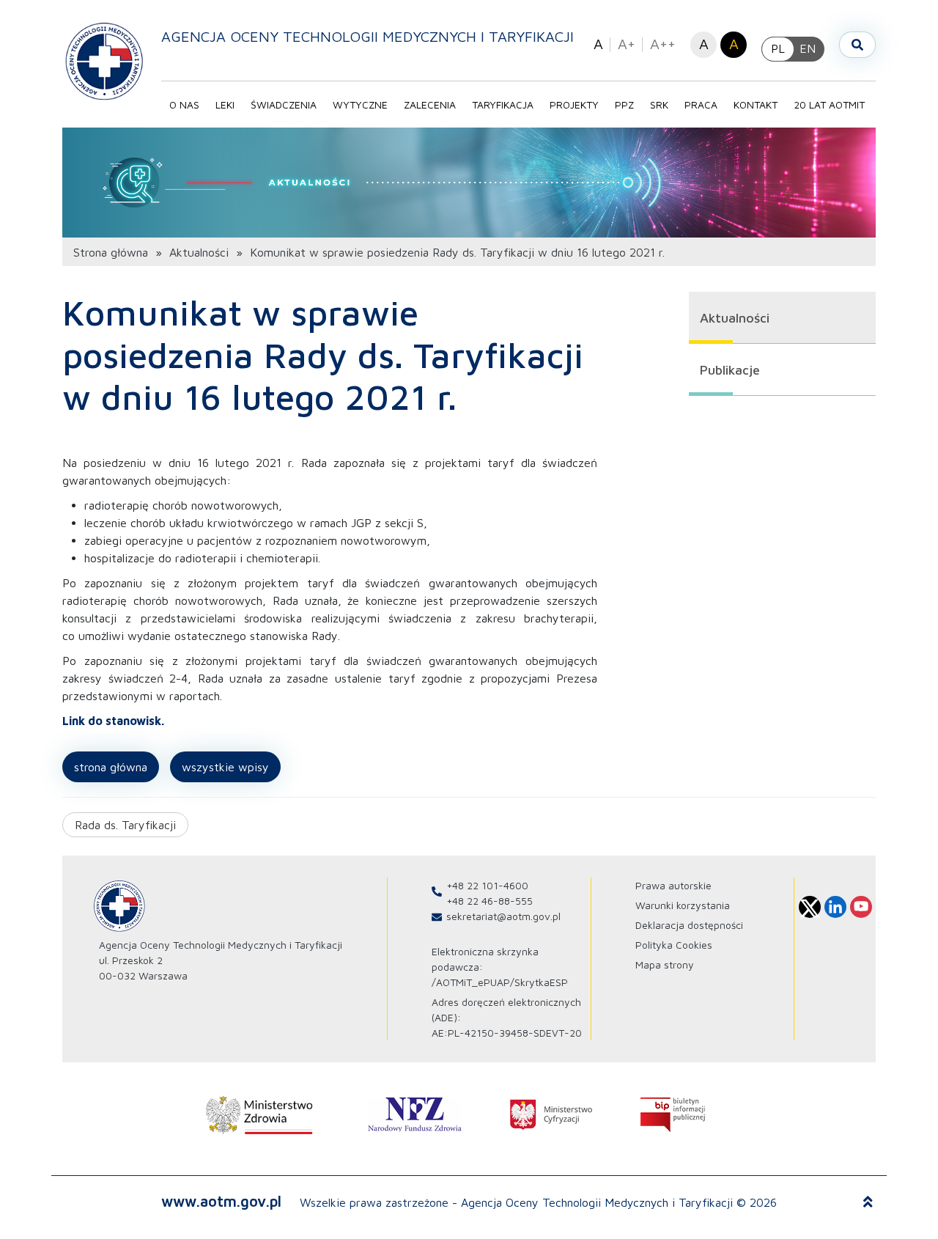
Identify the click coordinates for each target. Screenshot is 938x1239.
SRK (659, 104)
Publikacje (730, 370)
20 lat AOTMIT (829, 104)
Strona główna (110, 252)
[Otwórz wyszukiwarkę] (857, 45)
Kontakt (756, 104)
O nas (184, 104)
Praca (700, 104)
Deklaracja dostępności (689, 925)
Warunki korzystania (682, 905)
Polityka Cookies (673, 944)
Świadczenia (284, 104)
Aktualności (199, 252)
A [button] (598, 43)
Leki (224, 104)
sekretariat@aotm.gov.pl (503, 916)
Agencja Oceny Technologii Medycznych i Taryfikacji (367, 36)
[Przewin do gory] (868, 1202)
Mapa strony (664, 964)
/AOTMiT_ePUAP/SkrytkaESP (500, 982)
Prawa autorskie (673, 885)
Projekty (574, 104)
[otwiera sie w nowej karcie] (259, 1115)
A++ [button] (663, 43)
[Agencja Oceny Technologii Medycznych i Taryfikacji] (104, 60)
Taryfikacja (502, 104)
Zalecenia (430, 104)
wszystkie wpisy (225, 766)
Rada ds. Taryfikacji (125, 824)
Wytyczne (360, 104)
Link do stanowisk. (113, 720)
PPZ (624, 104)
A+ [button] (626, 43)
